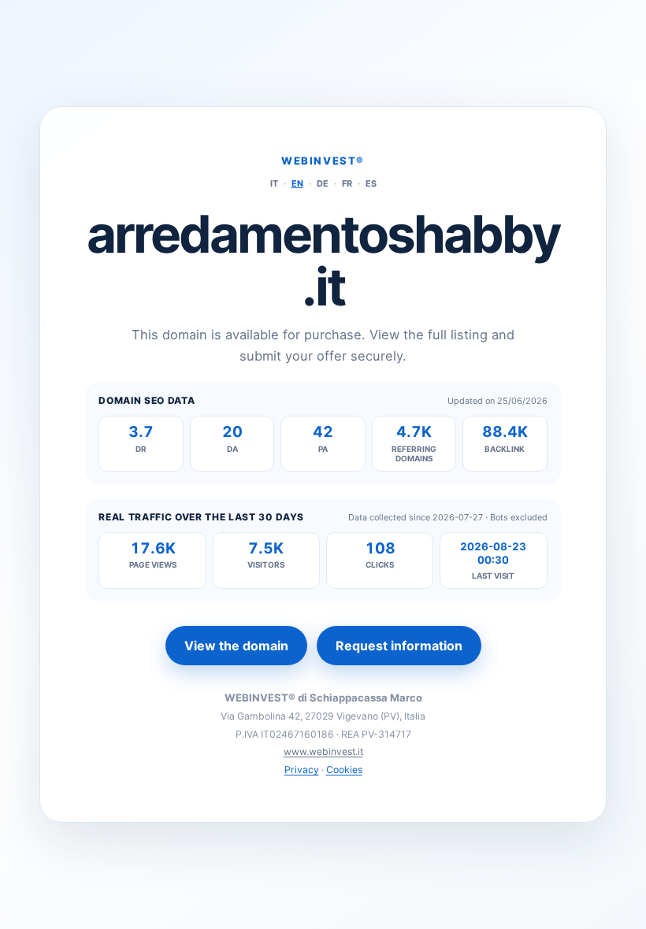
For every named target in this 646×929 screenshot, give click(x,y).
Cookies (344, 769)
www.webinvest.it (323, 751)
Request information (399, 645)
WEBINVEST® (323, 160)
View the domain (236, 645)
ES (371, 183)
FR (347, 183)
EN (297, 183)
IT (274, 183)
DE (323, 183)
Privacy (301, 769)
